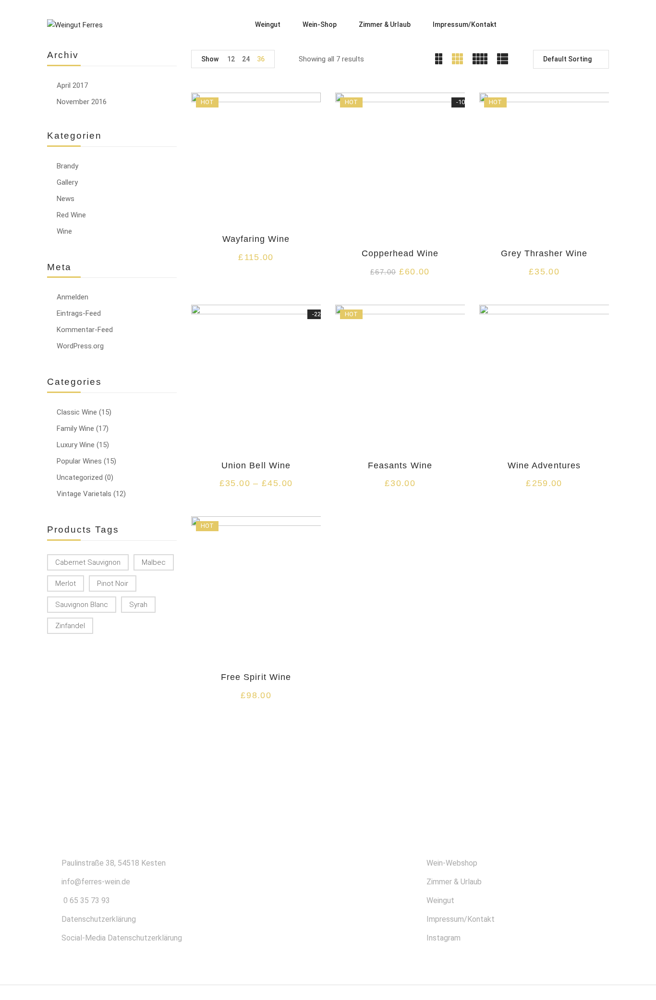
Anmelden (72, 297)
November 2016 (82, 101)
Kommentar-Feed (85, 329)
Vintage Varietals (84, 493)
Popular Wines (79, 461)
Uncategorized (80, 477)
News (65, 198)
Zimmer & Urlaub (454, 881)
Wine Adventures (544, 465)
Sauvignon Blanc (81, 604)
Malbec (154, 562)
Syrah (138, 604)
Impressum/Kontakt (460, 919)
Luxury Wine (76, 444)
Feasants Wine (400, 465)
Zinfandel (70, 625)
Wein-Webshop (451, 863)
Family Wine (75, 428)
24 (246, 59)
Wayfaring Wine (256, 239)
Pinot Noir (112, 583)
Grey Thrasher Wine (544, 253)
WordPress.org (80, 346)
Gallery (67, 182)
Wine (64, 231)
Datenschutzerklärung (98, 919)
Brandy (67, 166)
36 (261, 59)
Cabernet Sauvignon (88, 562)
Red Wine (71, 215)
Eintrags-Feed (79, 313)
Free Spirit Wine (256, 677)
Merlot (65, 583)
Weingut (440, 900)
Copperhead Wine (400, 253)
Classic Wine (77, 412)
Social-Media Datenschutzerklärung (121, 937)
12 (231, 59)
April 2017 (72, 85)
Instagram (443, 937)
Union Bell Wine (256, 465)
